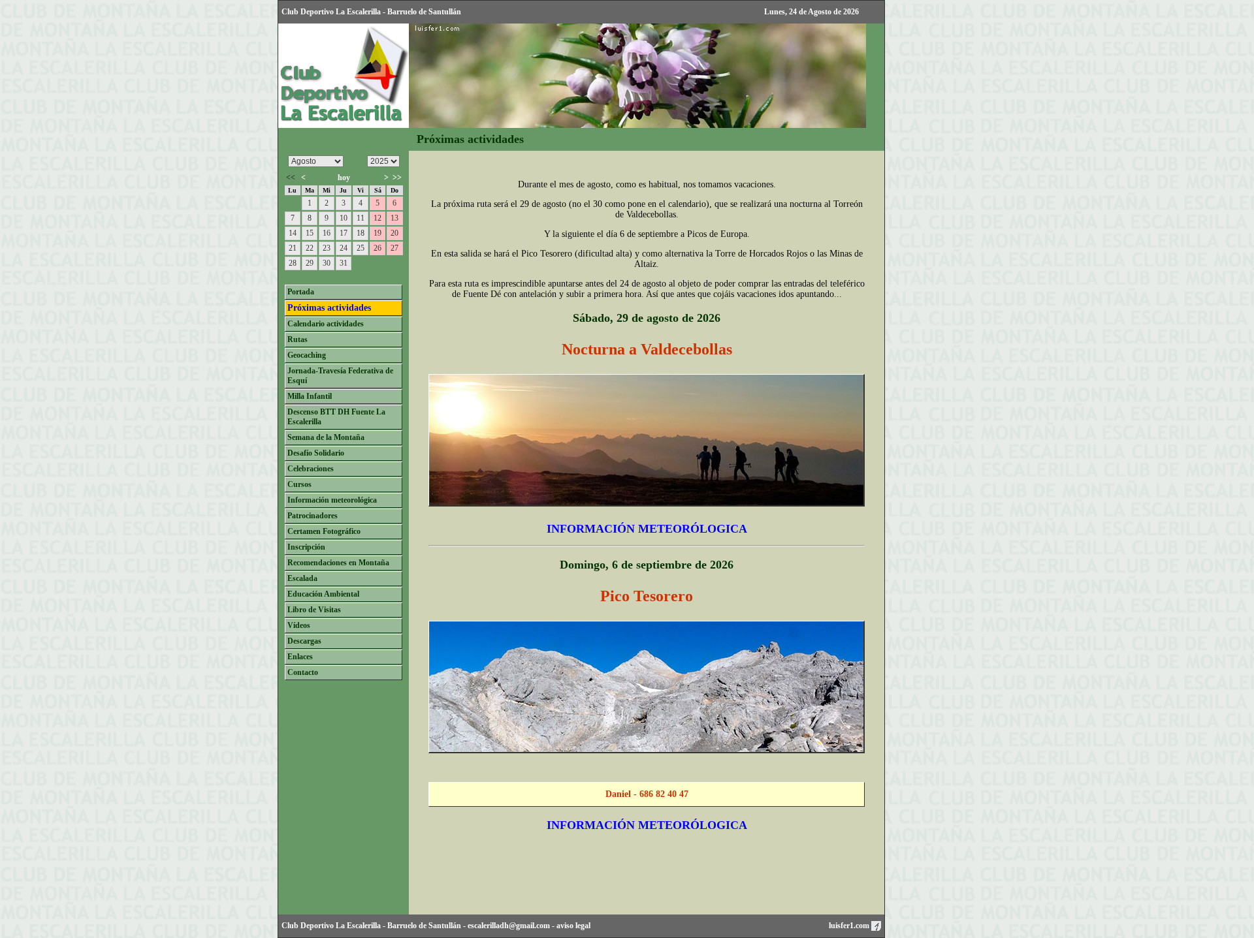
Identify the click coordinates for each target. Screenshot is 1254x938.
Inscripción (306, 547)
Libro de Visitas (314, 609)
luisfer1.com (850, 925)
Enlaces (300, 656)
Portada (300, 291)
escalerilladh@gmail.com (509, 925)
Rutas (297, 339)
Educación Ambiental (323, 594)
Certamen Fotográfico (324, 531)
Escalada (302, 578)
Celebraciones (310, 468)
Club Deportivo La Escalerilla (331, 925)
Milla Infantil (309, 396)
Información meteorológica (332, 500)
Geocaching (306, 355)
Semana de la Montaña (325, 437)
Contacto (302, 672)
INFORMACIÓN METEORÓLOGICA (647, 528)
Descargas (304, 641)
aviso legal (573, 925)
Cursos (299, 484)
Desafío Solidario (315, 453)
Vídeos (298, 625)
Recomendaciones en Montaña (338, 562)
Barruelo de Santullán (424, 925)
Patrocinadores (312, 515)
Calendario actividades (325, 323)
